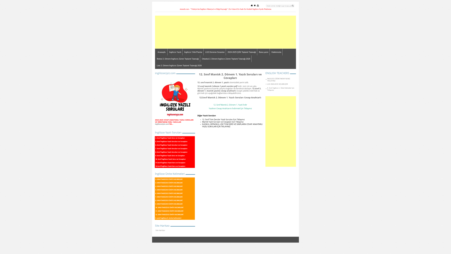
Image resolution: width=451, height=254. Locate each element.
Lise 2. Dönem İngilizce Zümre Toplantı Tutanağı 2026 (179, 66)
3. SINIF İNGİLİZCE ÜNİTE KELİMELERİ (169, 183)
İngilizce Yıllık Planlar (193, 52)
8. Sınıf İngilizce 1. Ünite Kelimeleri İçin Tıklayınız (280, 89)
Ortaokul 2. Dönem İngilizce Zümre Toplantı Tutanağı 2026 (226, 59)
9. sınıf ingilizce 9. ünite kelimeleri (168, 218)
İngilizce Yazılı (175, 52)
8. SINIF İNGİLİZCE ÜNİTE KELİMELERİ (169, 200)
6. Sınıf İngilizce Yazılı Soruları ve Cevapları (171, 145)
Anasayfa (161, 52)
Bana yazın (263, 52)
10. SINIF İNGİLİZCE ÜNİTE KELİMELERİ (169, 207)
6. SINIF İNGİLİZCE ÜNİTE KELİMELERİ (169, 193)
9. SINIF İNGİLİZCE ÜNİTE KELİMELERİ (169, 204)
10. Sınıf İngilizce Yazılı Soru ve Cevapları (170, 159)
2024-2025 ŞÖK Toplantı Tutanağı (242, 52)
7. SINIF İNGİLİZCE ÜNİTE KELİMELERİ (169, 197)
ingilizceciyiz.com (162, 124)
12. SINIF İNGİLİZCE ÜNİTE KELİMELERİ (169, 214)
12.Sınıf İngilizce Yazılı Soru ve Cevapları (170, 166)
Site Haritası (160, 230)
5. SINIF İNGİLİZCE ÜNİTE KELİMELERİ (169, 190)
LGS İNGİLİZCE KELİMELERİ (277, 84)
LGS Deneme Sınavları (215, 52)
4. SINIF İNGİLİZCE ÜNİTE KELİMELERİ (169, 186)
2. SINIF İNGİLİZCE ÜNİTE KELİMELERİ (169, 179)
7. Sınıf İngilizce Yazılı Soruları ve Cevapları (171, 148)
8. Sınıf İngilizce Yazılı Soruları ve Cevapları (171, 152)
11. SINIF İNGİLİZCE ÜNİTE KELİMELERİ (169, 211)
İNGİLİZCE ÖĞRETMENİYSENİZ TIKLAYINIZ (278, 80)
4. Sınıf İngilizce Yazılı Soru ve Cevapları (170, 138)
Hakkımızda (276, 52)
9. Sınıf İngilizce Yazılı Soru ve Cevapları (170, 156)
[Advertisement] (225, 32)
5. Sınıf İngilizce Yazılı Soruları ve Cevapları (171, 141)
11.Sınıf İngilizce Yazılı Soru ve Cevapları (170, 163)
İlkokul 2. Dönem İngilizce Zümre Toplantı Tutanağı (178, 59)
